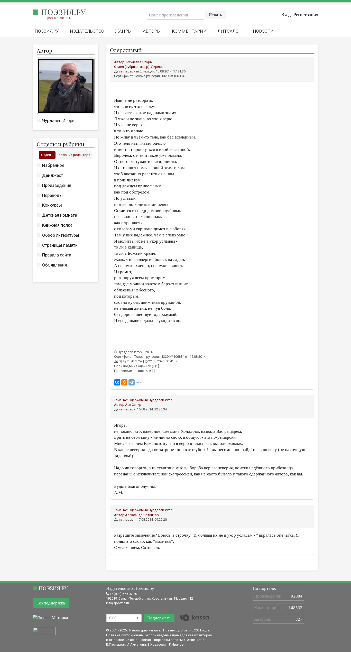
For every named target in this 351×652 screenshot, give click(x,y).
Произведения (56, 185)
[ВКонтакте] (117, 382)
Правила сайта (56, 255)
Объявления (54, 265)
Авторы (152, 31)
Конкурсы (52, 205)
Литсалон (230, 31)
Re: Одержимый (135, 400)
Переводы (52, 195)
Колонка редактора (74, 155)
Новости (263, 31)
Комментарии (189, 31)
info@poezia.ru (117, 603)
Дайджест (52, 175)
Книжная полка (57, 225)
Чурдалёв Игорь (58, 120)
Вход (286, 14)
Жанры (123, 31)
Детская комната (59, 215)
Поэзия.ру (63, 12)
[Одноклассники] (124, 382)
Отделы (47, 155)
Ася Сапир (133, 405)
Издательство (87, 31)
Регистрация (305, 14)
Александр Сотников (142, 515)
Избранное (53, 165)
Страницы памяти (60, 245)
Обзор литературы (60, 235)
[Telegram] (131, 382)
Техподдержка (51, 603)
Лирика (157, 67)
